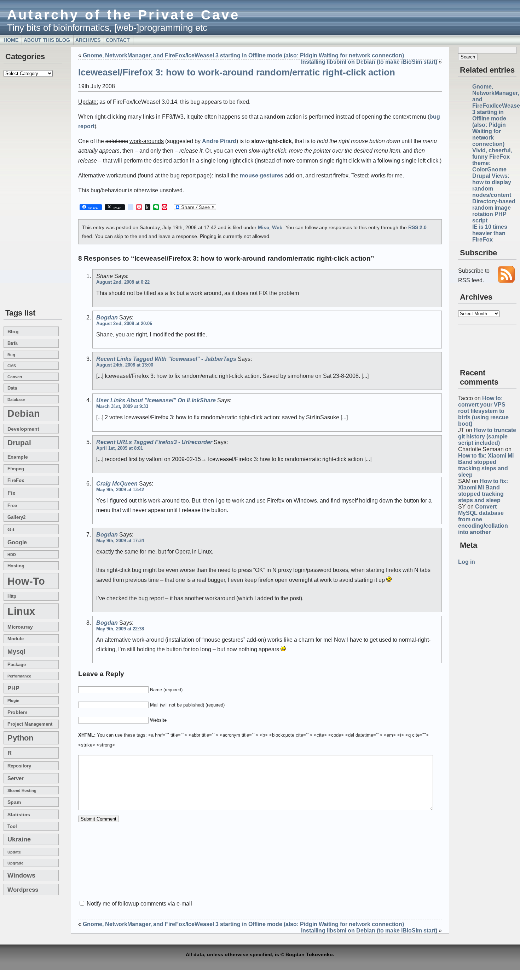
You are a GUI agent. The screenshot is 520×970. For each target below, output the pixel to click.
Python (20, 737)
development (23, 429)
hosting (15, 565)
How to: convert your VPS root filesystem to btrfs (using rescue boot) (483, 411)
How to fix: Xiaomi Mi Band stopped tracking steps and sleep (486, 465)
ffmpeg (15, 468)
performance (19, 676)
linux (21, 611)
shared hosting (21, 790)
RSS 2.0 (417, 227)
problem (17, 712)
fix (11, 493)
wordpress (22, 889)
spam (14, 802)
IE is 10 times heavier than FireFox (489, 233)
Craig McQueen (117, 484)
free (12, 505)
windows (21, 875)
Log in (466, 562)
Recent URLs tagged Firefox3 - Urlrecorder (154, 442)
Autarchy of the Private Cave (123, 14)
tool (12, 826)
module (15, 638)
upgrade (15, 863)
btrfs (12, 343)
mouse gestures (261, 175)
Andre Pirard (219, 141)
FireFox (15, 480)
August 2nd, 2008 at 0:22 (123, 282)
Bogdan (107, 317)
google (17, 542)
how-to (26, 581)
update (14, 852)
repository (19, 766)
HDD (11, 554)
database (16, 399)
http (11, 596)
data (12, 388)
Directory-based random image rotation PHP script (493, 210)
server (15, 778)
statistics (18, 814)
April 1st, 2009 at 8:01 (119, 448)
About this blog (47, 40)
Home (11, 40)
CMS (11, 366)
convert (14, 377)
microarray (20, 627)
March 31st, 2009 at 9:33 (122, 406)
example (17, 457)
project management (29, 724)
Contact (118, 40)
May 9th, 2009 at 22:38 (120, 628)
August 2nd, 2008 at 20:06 (124, 323)
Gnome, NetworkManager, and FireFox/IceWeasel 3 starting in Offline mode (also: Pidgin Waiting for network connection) (243, 55)
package (16, 664)
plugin (13, 700)
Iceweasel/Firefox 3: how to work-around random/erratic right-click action (236, 72)
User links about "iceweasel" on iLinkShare (156, 400)
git (11, 529)
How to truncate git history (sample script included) (487, 436)
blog (13, 331)
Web (277, 227)
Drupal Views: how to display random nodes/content (491, 185)
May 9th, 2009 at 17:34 (120, 540)
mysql (16, 651)
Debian (23, 413)
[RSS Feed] (506, 281)
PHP (13, 688)
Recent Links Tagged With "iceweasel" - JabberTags (166, 359)
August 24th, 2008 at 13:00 (124, 365)
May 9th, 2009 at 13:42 (120, 489)
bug (11, 355)
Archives (87, 40)
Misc (263, 227)
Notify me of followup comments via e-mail (139, 904)
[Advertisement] (25, 197)
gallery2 (16, 517)
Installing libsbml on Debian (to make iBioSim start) (369, 62)
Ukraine (19, 839)
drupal (19, 442)
